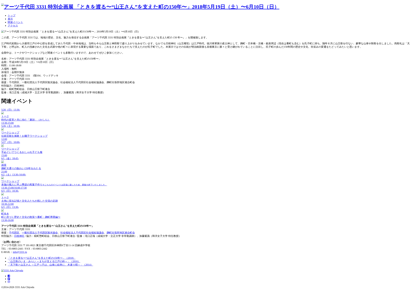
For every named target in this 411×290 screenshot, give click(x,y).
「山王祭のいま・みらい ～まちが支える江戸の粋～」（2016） (44, 261)
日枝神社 (19, 236)
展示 (10, 19)
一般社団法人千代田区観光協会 (40, 232)
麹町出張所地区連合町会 (121, 232)
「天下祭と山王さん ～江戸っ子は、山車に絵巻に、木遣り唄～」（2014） (50, 264)
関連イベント (15, 22)
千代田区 (14, 232)
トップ (11, 15)
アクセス (13, 25)
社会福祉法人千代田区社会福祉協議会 (82, 232)
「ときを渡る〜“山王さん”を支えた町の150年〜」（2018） (41, 258)
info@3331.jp (20, 252)
